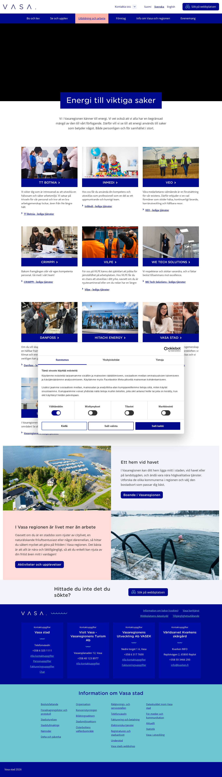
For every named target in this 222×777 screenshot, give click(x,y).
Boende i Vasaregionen (141, 495)
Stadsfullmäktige (50, 725)
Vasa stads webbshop (123, 746)
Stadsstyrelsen (49, 719)
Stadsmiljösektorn (86, 721)
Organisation (83, 704)
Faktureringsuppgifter (42, 666)
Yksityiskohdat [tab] (111, 359)
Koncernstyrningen (86, 710)
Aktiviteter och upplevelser (39, 564)
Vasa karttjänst (191, 610)
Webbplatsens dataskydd (154, 615)
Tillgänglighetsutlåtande (186, 615)
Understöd (117, 740)
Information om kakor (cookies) (160, 610)
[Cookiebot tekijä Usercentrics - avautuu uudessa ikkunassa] (166, 349)
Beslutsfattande (49, 704)
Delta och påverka (51, 736)
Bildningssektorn (85, 715)
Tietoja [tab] (160, 359)
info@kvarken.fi (180, 665)
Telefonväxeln (119, 713)
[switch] (92, 412)
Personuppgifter (42, 661)
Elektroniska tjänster (122, 725)
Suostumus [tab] (62, 359)
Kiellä (64, 426)
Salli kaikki (158, 426)
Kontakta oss (123, 6)
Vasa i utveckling (155, 734)
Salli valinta (111, 426)
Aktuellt (150, 723)
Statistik (150, 728)
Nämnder (46, 731)
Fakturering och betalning (125, 719)
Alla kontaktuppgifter (42, 655)
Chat (42, 671)
